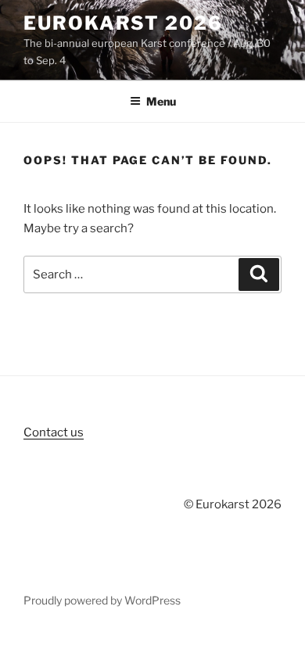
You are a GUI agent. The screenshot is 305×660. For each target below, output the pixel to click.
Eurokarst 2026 (123, 23)
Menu (161, 101)
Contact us (53, 432)
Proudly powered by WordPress (102, 600)
